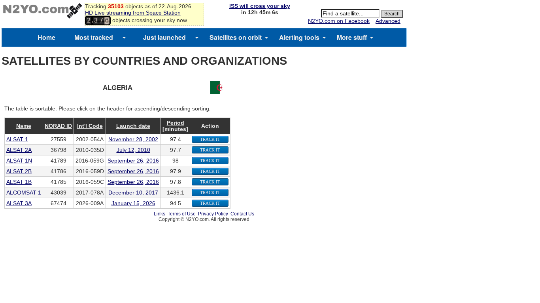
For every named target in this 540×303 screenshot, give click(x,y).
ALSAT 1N (19, 160)
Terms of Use (182, 214)
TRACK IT (210, 139)
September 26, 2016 (133, 160)
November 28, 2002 (133, 139)
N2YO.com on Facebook (339, 21)
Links (159, 214)
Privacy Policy (213, 214)
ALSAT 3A (19, 203)
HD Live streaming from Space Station (133, 12)
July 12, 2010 (133, 150)
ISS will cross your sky (259, 6)
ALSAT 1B (19, 182)
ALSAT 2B (19, 171)
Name (23, 126)
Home (46, 37)
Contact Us (242, 214)
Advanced (388, 21)
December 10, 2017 (133, 192)
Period (175, 123)
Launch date (133, 126)
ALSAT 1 (17, 139)
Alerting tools (299, 37)
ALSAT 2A (19, 150)
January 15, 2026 (133, 203)
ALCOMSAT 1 (23, 192)
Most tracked (93, 37)
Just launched (164, 37)
